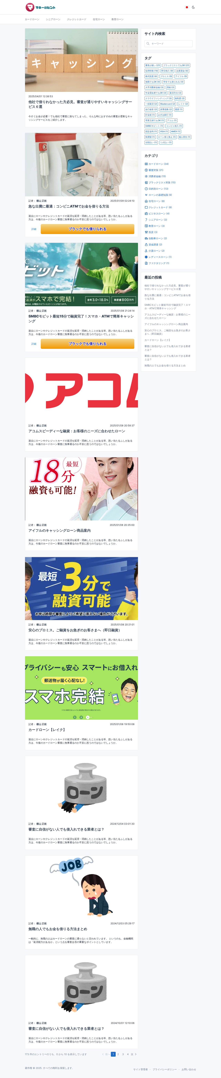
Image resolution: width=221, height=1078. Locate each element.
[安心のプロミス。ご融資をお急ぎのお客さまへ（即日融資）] (81, 588)
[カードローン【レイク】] (81, 687)
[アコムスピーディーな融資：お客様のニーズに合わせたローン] (81, 388)
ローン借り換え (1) (167, 137)
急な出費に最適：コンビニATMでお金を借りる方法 (68, 206)
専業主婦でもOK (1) (154, 120)
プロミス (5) (166, 76)
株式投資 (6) (151, 76)
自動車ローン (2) (158, 238)
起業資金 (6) (182, 70)
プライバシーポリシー (165, 1069)
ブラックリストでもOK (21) (176, 65)
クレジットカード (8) (160, 207)
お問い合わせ (189, 1069)
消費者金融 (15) (157, 176)
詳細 (33, 228)
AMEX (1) (175, 131)
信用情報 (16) (151, 70)
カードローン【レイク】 (47, 730)
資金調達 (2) (155, 244)
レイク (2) (183, 104)
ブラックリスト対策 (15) (162, 182)
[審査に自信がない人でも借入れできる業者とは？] (81, 787)
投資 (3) (153, 232)
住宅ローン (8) (157, 201)
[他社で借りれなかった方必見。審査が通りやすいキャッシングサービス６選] (81, 59)
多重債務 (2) (166, 109)
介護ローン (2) (157, 250)
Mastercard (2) (167, 104)
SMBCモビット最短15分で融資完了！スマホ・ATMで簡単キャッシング (167, 306)
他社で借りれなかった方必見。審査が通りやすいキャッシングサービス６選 (167, 287)
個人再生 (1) (184, 137)
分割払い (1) (151, 142)
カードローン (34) (159, 163)
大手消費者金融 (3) (154, 87)
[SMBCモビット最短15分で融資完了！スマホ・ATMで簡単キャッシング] (81, 274)
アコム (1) (172, 120)
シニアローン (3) (158, 219)
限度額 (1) (150, 137)
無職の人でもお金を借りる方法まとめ (57, 929)
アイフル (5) (181, 76)
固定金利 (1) (151, 131)
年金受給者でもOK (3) (155, 93)
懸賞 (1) (178, 109)
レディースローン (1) (160, 256)
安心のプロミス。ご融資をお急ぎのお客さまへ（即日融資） (75, 630)
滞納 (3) (170, 87)
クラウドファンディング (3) (158, 98)
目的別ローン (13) (158, 188)
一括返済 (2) (151, 104)
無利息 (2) (180, 98)
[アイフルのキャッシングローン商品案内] (81, 488)
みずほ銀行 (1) (165, 115)
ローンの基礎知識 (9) (160, 194)
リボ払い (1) (166, 142)
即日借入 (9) (167, 70)
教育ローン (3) (157, 225)
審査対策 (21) (156, 170)
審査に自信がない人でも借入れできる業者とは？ (66, 829)
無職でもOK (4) (152, 81)
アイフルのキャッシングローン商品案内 (59, 530)
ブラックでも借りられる (88, 229)
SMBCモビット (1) (154, 126)
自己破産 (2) (151, 109)
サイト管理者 (140, 1069)
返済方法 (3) (175, 93)
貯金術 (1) (150, 115)
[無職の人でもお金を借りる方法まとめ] (81, 886)
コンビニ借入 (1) (174, 126)
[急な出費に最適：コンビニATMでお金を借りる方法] (81, 164)
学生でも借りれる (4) (173, 81)
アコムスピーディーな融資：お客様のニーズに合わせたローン (76, 431)
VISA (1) (164, 131)
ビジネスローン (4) (159, 213)
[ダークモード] (193, 7)
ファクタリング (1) (159, 263)
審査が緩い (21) (152, 65)
